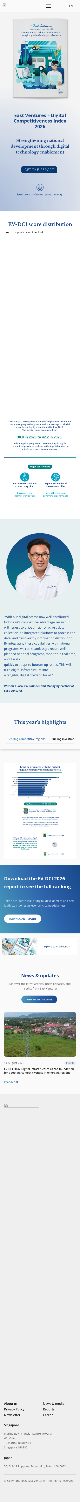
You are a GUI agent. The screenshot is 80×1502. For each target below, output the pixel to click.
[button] (57, 6)
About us (10, 1403)
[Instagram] (12, 1493)
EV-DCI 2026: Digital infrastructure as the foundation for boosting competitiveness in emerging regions (39, 1070)
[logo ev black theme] (16, 5)
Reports (49, 1409)
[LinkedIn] (5, 1493)
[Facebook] (25, 1493)
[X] (19, 1493)
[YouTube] (31, 1493)
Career (48, 1415)
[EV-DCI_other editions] (40, 946)
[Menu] (48, 6)
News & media (53, 1403)
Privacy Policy (14, 1409)
